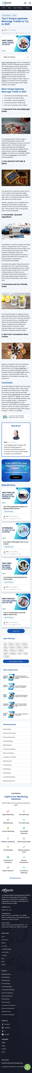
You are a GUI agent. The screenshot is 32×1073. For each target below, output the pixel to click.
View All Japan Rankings (16, 661)
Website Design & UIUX (9, 781)
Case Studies (5, 952)
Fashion (12, 647)
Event (5, 647)
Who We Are (5, 940)
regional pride (16, 394)
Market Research (7, 761)
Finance (19, 647)
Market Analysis (7, 729)
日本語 (3, 1042)
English (3, 1046)
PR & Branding (5, 999)
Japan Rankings (6, 15)
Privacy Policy (5, 1060)
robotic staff (20, 372)
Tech (19, 653)
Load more (16, 631)
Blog (3, 958)
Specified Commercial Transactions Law (12, 1063)
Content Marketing (8, 741)
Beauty (11, 644)
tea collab (14, 402)
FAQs (3, 961)
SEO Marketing (7, 773)
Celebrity (24, 644)
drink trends (21, 70)
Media (5, 653)
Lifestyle (21, 650)
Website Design (6, 1002)
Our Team (4, 946)
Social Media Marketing (9, 777)
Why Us (4, 943)
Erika (5, 442)
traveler (4, 80)
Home (3, 936)
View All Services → (16, 878)
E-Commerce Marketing (9, 749)
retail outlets (13, 155)
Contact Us (16, 477)
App (5, 644)
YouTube (6, 656)
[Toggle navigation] (30, 3)
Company (4, 955)
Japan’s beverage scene (9, 62)
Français (4, 1049)
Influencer (12, 650)
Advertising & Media (7, 996)
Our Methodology (6, 949)
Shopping (12, 653)
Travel (25, 653)
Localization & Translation (9, 757)
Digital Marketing (7, 745)
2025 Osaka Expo (20, 368)
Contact (4, 964)
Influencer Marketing (8, 753)
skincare (4, 76)
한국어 (3, 1052)
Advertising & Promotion (9, 733)
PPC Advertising (7, 765)
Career (17, 644)
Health (25, 647)
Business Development (9, 737)
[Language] (25, 3)
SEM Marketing (7, 769)
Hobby (14, 15)
